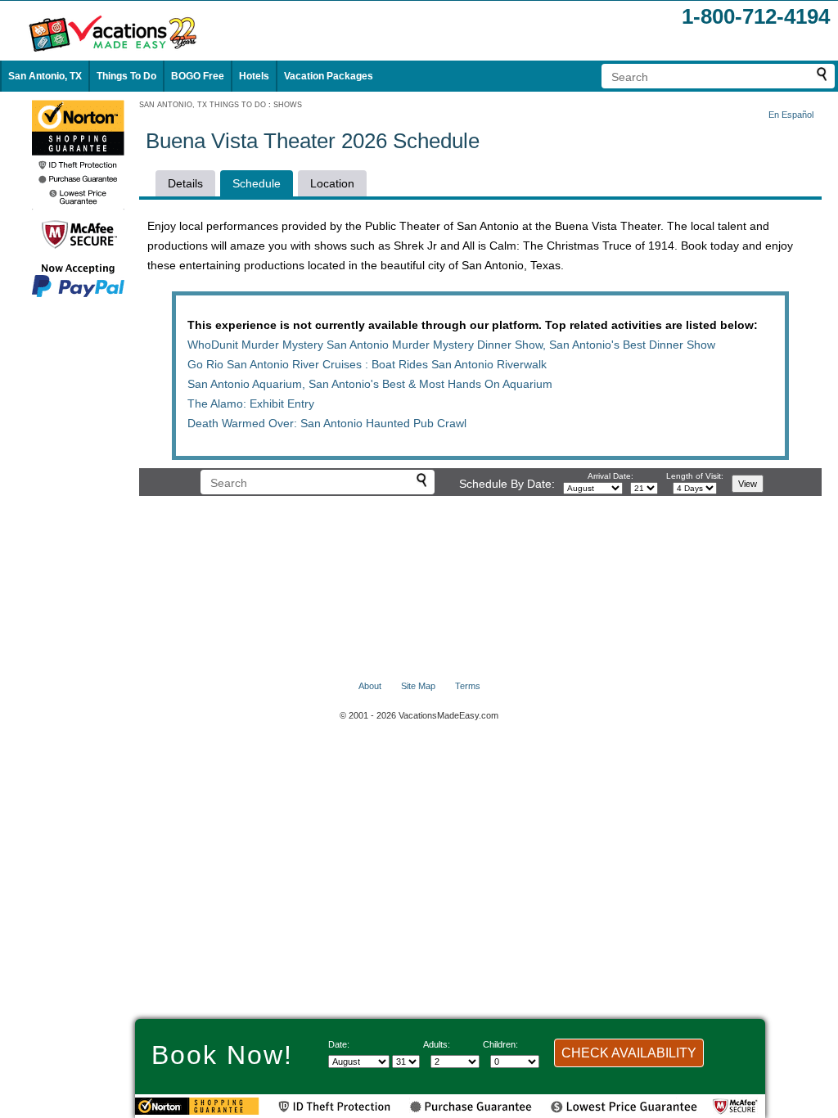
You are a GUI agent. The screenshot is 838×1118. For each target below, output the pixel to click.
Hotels (254, 76)
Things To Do (126, 76)
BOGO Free (197, 76)
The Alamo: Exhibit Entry (250, 403)
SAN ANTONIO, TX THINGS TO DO (202, 105)
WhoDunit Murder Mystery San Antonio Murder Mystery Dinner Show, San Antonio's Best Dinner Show (451, 344)
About (369, 686)
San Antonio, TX (45, 76)
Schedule (256, 183)
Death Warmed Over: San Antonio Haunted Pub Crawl (326, 423)
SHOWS (287, 105)
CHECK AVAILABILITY (628, 1053)
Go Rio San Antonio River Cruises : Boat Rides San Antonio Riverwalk (367, 364)
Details (185, 183)
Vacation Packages (328, 76)
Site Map (418, 686)
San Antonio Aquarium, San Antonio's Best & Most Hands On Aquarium (369, 383)
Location (332, 183)
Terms (467, 686)
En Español (790, 114)
